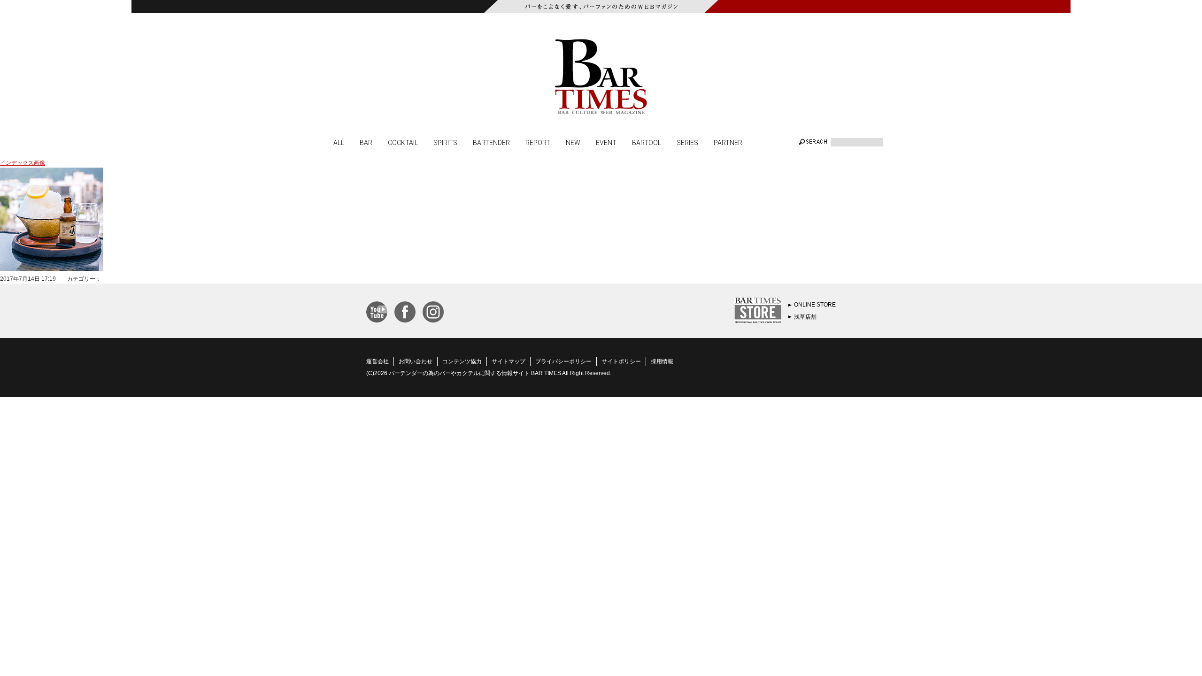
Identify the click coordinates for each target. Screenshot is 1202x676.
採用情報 (662, 361)
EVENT (606, 142)
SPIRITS (445, 142)
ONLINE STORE (815, 304)
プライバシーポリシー (563, 361)
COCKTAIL (403, 142)
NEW (573, 142)
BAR (366, 142)
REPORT (537, 142)
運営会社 (377, 361)
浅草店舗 (805, 317)
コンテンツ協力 (462, 361)
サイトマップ (508, 361)
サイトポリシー (621, 361)
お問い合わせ (415, 361)
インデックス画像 (22, 163)
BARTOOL (646, 142)
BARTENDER (491, 142)
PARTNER (728, 142)
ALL (338, 142)
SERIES (687, 142)
